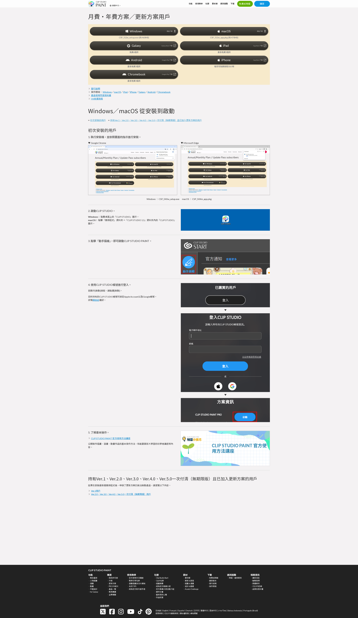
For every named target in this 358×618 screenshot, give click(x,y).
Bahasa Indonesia (235, 610)
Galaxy (142, 92)
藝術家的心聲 (161, 595)
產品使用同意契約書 (101, 95)
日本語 (158, 610)
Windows (107, 92)
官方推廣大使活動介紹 (165, 589)
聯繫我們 (256, 581)
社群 (207, 4)
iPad (125, 92)
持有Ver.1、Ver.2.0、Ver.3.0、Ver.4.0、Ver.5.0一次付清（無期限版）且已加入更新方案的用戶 (156, 120)
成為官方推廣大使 (163, 586)
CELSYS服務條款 (171, 613)
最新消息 (256, 578)
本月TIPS (132, 586)
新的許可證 (113, 578)
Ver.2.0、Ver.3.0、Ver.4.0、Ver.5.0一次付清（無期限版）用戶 (121, 494)
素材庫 (215, 4)
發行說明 (95, 88)
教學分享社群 (134, 581)
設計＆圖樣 (189, 586)
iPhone (133, 92)
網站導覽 (194, 613)
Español (181, 610)
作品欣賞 (159, 597)
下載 (232, 4)
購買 (262, 3)
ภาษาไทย (222, 610)
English (165, 610)
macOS (117, 92)
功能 (191, 4)
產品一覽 (112, 589)
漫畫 (92, 583)
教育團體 (112, 592)
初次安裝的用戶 (98, 120)
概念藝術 (93, 578)
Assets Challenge (191, 589)
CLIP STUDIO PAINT (99, 570)
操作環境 (212, 586)
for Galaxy (94, 592)
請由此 (96, 300)
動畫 (92, 586)
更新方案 (112, 583)
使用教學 (199, 4)
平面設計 (93, 589)
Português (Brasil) (250, 610)
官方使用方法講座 (136, 578)
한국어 (196, 610)
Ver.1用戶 (95, 490)
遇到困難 (224, 4)
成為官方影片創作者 (137, 589)
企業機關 (112, 595)
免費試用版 (213, 578)
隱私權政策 (184, 613)
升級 (110, 581)
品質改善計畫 (257, 589)
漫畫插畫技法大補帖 (137, 583)
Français (173, 610)
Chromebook (164, 92)
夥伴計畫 (159, 592)
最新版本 (212, 581)
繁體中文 (204, 610)
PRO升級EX (113, 586)
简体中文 (213, 610)
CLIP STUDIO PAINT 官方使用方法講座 (110, 438)
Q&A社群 (160, 581)
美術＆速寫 (189, 581)
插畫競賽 (159, 583)
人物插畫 (93, 581)
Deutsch (189, 610)
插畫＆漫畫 (189, 583)
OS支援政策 (97, 98)
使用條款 (159, 613)
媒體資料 (256, 583)
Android (151, 92)
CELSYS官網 (257, 586)
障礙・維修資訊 (235, 578)
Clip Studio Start (162, 578)
